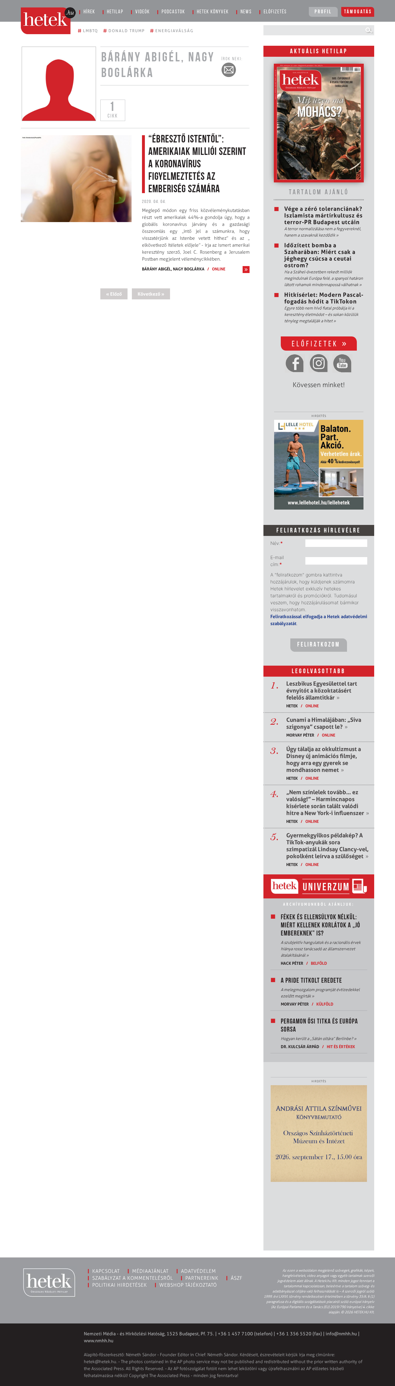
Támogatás (358, 12)
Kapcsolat (106, 1271)
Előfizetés (275, 12)
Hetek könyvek (213, 12)
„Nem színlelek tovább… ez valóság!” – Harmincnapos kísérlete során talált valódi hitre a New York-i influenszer (327, 802)
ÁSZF (237, 1278)
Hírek (89, 12)
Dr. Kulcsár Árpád (300, 1046)
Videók (142, 12)
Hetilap (115, 12)
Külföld (324, 1003)
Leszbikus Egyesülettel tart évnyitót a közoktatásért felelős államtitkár (321, 690)
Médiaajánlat (150, 1271)
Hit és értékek (341, 1046)
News (246, 12)
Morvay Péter (300, 735)
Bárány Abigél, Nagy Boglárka (173, 268)
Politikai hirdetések (119, 1285)
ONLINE (218, 268)
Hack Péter (292, 963)
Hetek (292, 705)
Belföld (319, 963)
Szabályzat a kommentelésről (132, 1278)
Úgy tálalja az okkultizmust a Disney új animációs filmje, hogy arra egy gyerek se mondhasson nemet (323, 759)
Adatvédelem (198, 1271)
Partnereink (201, 1278)
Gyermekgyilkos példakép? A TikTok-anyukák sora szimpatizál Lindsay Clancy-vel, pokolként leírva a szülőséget (327, 846)
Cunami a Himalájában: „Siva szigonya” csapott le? (323, 723)
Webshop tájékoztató (188, 1285)
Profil (323, 12)
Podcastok (173, 12)
